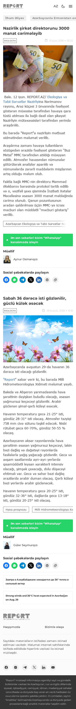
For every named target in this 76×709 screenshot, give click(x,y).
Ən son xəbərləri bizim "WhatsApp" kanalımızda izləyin (36, 240)
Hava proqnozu (16, 509)
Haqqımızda (11, 627)
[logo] (13, 6)
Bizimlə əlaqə (54, 627)
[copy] (55, 280)
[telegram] (22, 280)
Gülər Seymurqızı (25, 545)
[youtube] (53, 667)
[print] (47, 280)
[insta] (15, 667)
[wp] (14, 280)
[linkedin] (39, 280)
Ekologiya (10, 40)
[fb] (6, 280)
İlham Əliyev (14, 18)
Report (9, 379)
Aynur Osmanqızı (25, 259)
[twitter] (31, 280)
